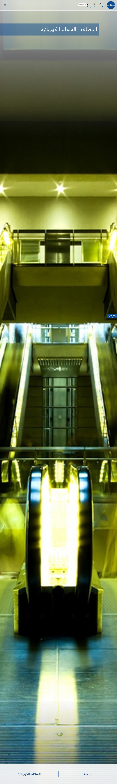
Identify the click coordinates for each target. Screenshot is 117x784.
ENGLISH (82, 5)
